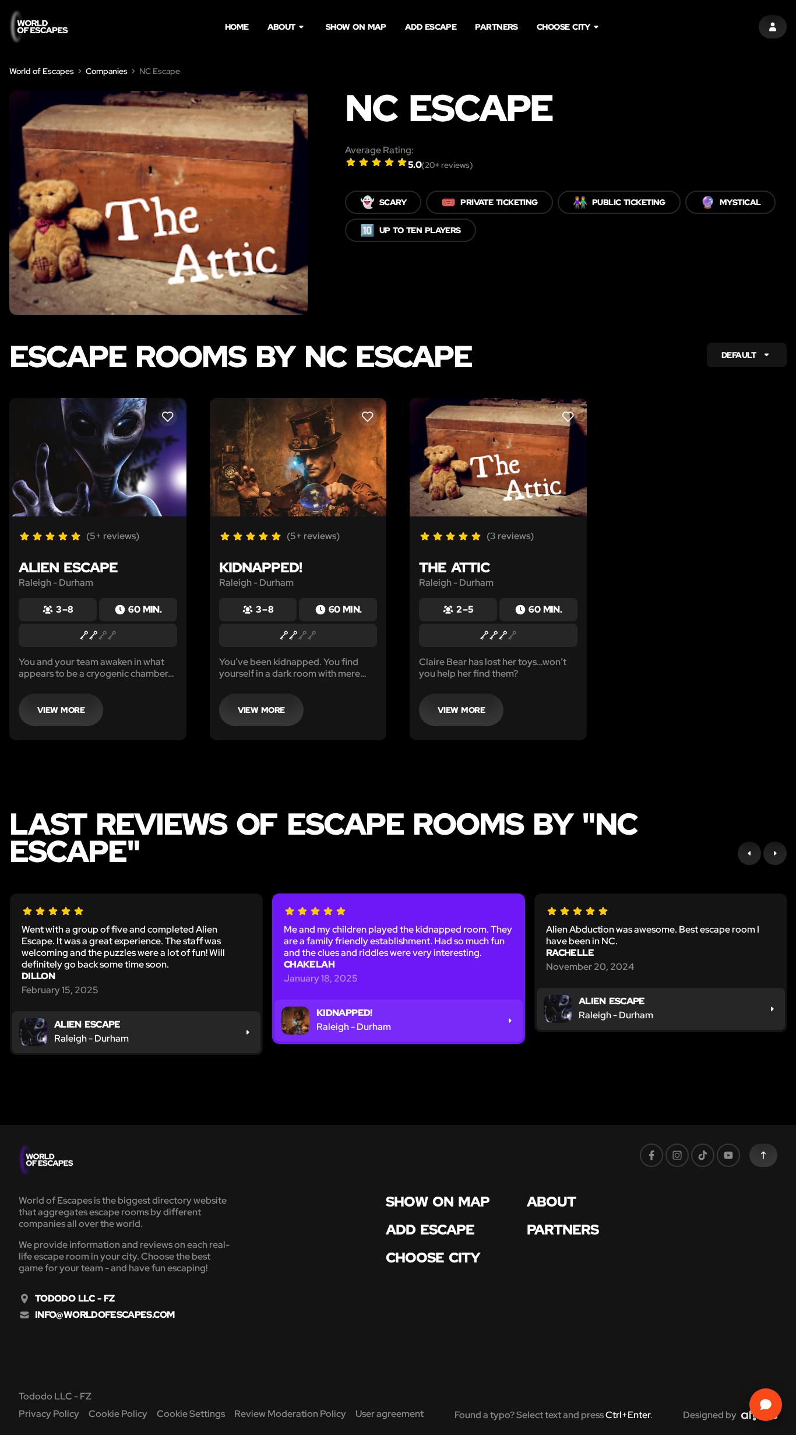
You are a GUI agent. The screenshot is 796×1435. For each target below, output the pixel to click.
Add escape (431, 26)
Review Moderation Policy (290, 1414)
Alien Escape (68, 567)
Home (237, 26)
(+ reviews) (447, 165)
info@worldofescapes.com (104, 1315)
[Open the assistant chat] (765, 1404)
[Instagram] (677, 1155)
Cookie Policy (118, 1414)
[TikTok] (702, 1155)
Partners (496, 26)
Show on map (356, 26)
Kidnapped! (260, 567)
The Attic (454, 567)
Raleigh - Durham (56, 583)
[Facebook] (651, 1155)
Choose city (563, 27)
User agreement (389, 1414)
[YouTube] (728, 1155)
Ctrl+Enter (627, 1415)
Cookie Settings (191, 1414)
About (281, 27)
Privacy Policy (49, 1414)
